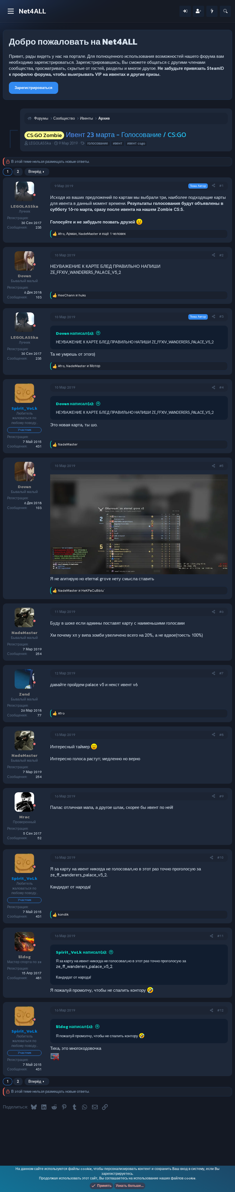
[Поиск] (225, 11)
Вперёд (34, 171)
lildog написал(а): (74, 1026)
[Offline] (34, 195)
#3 (221, 316)
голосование (97, 143)
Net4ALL (32, 11)
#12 (220, 1010)
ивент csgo (136, 143)
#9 (221, 796)
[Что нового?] (212, 11)
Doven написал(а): (75, 333)
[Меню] (10, 11)
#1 (221, 185)
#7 (221, 673)
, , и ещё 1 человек (92, 233)
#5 (221, 466)
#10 (220, 857)
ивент (117, 143)
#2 (221, 255)
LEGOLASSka (40, 143)
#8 (221, 734)
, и (79, 366)
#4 (221, 387)
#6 (221, 611)
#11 (220, 936)
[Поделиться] (213, 186)
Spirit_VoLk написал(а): (81, 952)
